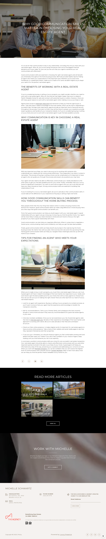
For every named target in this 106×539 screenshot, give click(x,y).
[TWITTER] (99, 534)
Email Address (76, 499)
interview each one (37, 320)
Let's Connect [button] (53, 467)
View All (53, 423)
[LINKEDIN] (95, 534)
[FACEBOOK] (87, 534)
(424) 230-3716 (47, 495)
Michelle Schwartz (41, 348)
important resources (42, 103)
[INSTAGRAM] (91, 534)
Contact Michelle (56, 350)
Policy (20, 534)
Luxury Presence (66, 534)
